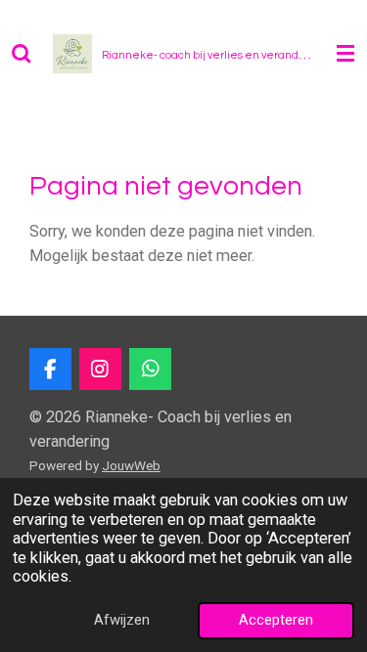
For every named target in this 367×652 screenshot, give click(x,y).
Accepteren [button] (276, 620)
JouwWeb (131, 465)
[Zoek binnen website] (21, 53)
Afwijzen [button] (122, 620)
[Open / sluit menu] (345, 53)
